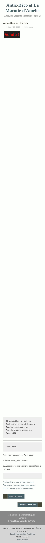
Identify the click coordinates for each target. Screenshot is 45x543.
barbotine (25, 485)
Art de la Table (20, 482)
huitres (5, 488)
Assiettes (16, 485)
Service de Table (15, 488)
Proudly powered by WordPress (22, 534)
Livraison (22, 518)
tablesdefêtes (28, 488)
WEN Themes (22, 540)
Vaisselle (30, 482)
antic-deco (29, 27)
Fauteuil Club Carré (28, 505)
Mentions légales (28, 515)
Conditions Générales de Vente (22, 521)
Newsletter (12, 515)
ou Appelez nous (9, 466)
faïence (32, 485)
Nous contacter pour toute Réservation (18, 455)
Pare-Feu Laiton (15, 496)
